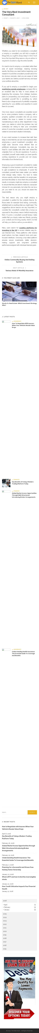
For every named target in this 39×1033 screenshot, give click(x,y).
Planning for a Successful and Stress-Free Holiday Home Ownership (17, 868)
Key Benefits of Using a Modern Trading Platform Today (17, 837)
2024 (5, 917)
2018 (4, 938)
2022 (5, 924)
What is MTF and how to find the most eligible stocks (19, 878)
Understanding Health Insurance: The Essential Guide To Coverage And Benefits (23, 653)
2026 (5, 901)
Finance (16, 479)
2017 (4, 942)
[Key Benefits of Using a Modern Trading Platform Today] (6, 483)
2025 (4, 914)
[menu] (34, 2)
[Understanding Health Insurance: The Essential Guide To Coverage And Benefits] (6, 726)
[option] (19, 294)
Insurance (17, 321)
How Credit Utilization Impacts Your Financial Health (18, 888)
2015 (4, 949)
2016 (4, 945)
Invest (6, 8)
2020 (5, 931)
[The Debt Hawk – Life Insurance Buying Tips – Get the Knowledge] (12, 2)
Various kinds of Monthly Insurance (19, 270)
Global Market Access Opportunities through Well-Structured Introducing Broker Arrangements (24, 495)
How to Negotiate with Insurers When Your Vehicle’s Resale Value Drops (23, 325)
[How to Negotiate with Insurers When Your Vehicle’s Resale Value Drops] (6, 398)
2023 (5, 921)
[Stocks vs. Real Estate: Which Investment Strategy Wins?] (19, 291)
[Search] (29, 2)
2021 (4, 928)
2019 (4, 935)
